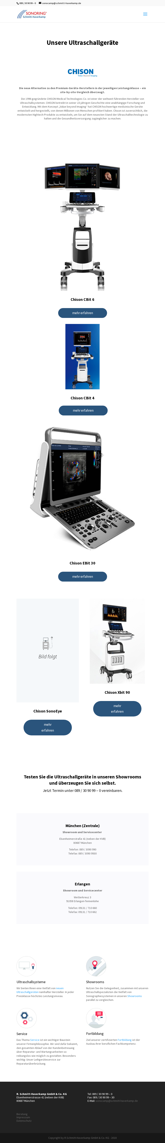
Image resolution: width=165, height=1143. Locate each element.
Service (34, 1040)
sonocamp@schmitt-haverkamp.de (117, 1101)
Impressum (23, 1117)
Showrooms (134, 996)
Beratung (22, 1114)
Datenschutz (24, 1120)
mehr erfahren (82, 313)
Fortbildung (125, 1040)
